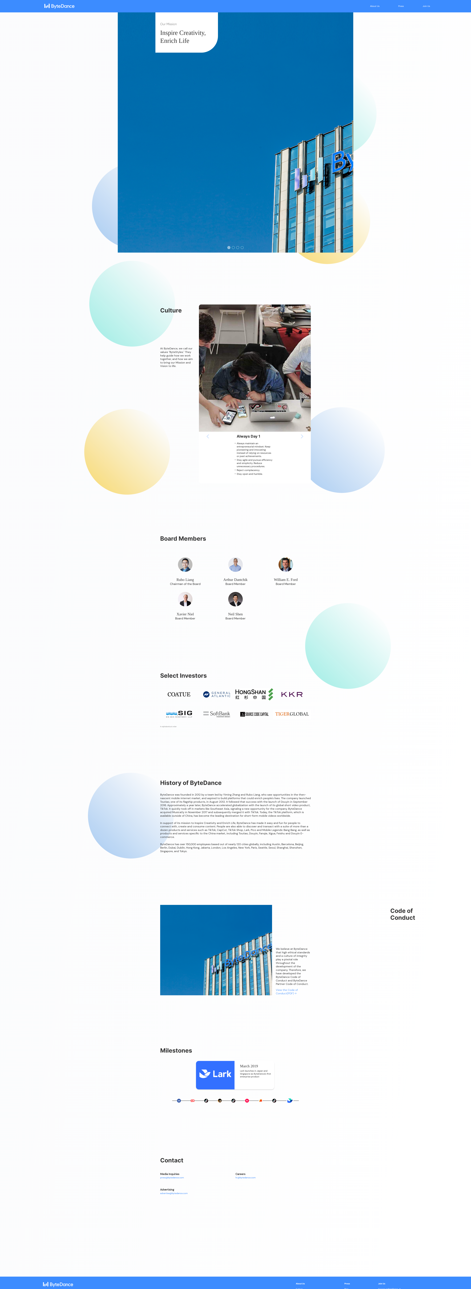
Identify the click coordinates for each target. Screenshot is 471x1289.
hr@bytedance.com (246, 1177)
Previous (204, 436)
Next (305, 436)
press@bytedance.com (172, 1177)
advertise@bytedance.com (174, 1193)
